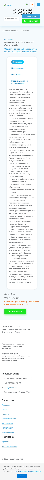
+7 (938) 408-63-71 (23, 13)
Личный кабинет (9, 419)
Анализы (6, 405)
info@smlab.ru (10, 388)
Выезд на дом (32, 21)
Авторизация (7, 423)
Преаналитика (17, 68)
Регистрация (7, 428)
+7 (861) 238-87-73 (23, 10)
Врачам (5, 442)
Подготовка (16, 75)
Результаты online (31, 16)
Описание (17, 62)
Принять (22, 476)
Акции (4, 410)
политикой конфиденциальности (28, 471)
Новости (5, 414)
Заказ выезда (8, 432)
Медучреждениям (9, 446)
